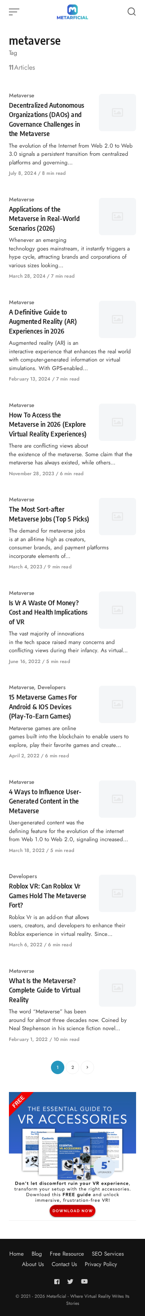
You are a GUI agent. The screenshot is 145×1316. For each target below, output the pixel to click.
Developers (51, 687)
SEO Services (108, 1254)
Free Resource (67, 1254)
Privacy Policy (101, 1264)
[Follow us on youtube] (84, 1281)
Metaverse (21, 95)
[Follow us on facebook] (58, 1281)
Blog (37, 1254)
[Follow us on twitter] (70, 1281)
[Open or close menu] (15, 12)
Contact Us (64, 1264)
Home (16, 1254)
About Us (33, 1264)
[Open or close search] (132, 12)
